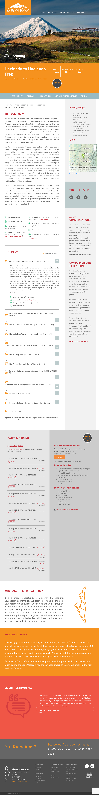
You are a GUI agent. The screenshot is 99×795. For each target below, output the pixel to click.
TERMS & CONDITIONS (72, 769)
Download (33, 238)
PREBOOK (12, 461)
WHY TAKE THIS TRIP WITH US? (66, 96)
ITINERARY (30, 96)
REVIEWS (84, 96)
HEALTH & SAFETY (71, 774)
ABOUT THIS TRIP (57, 83)
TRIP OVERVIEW (17, 96)
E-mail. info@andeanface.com (19, 781)
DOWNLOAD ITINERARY (14, 411)
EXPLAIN (14, 237)
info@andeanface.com (62, 749)
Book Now (59, 457)
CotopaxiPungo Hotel (30, 300)
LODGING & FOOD (71, 778)
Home (43, 13)
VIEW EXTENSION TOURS (79, 342)
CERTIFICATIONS (55, 771)
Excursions (64, 13)
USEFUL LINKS (70, 780)
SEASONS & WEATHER (72, 776)
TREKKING (38, 769)
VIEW (43, 219)
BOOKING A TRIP (70, 767)
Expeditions (52, 13)
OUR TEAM (53, 769)
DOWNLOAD (52, 253)
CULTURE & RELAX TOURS (40, 781)
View (74, 173)
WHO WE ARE (54, 767)
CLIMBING (38, 767)
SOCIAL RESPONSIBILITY (55, 777)
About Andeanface (79, 13)
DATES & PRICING (45, 96)
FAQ (67, 771)
